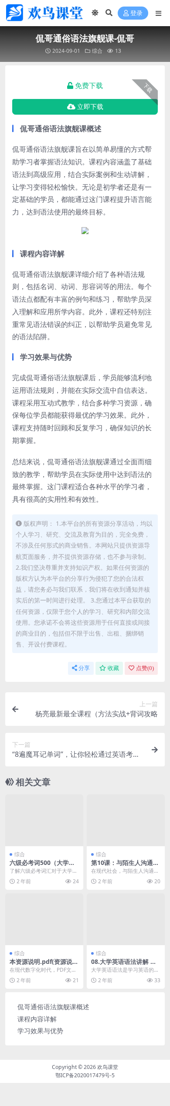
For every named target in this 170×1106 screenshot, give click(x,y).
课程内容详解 (37, 1018)
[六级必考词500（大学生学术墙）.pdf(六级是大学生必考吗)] (44, 820)
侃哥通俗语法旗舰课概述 (53, 1006)
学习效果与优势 (40, 1030)
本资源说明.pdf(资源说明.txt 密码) (41, 965)
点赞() (145, 668)
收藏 (113, 668)
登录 (136, 13)
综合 (97, 50)
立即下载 (90, 106)
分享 (84, 668)
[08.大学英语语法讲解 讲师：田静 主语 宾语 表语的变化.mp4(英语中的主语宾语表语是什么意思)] (126, 919)
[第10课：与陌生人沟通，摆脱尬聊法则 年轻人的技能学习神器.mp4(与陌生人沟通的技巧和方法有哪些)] (126, 820)
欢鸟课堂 (107, 1067)
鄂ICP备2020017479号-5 (85, 1075)
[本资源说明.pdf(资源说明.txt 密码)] (44, 919)
